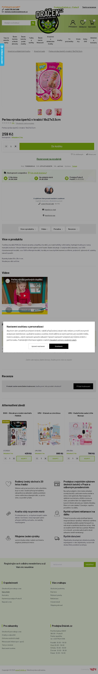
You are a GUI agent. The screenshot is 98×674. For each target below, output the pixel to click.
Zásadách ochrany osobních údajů (62, 340)
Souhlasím (59, 346)
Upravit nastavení (38, 346)
